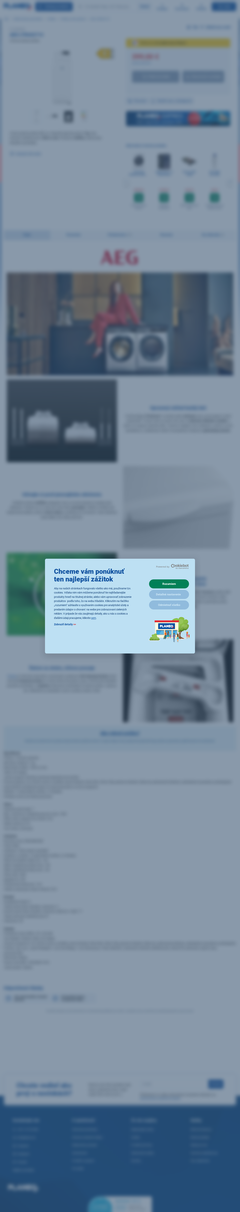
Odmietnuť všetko (169, 605)
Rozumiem (169, 584)
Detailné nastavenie (168, 594)
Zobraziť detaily (65, 624)
